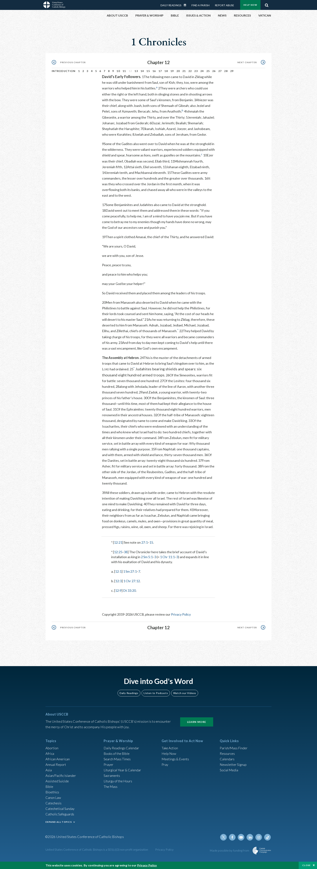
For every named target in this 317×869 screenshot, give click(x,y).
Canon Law (53, 798)
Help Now (250, 4)
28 (226, 71)
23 (196, 71)
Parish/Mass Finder (233, 748)
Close (306, 865)
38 (125, 552)
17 (160, 71)
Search (266, 4)
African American (57, 759)
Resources (227, 753)
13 (136, 71)
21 (184, 71)
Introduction (64, 71)
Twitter (223, 837)
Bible (49, 787)
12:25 (118, 552)
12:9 (118, 590)
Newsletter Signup (233, 765)
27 (220, 71)
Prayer (108, 765)
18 (166, 71)
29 (232, 71)
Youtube (241, 837)
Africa (49, 753)
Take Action (170, 748)
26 (214, 71)
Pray (165, 765)
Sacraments (112, 776)
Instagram (258, 837)
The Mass (110, 787)
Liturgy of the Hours (118, 781)
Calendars (227, 759)
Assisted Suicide (57, 781)
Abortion (51, 748)
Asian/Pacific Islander (60, 776)
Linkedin (250, 837)
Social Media (229, 770)
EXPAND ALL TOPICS (58, 822)
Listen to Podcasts (156, 693)
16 (154, 71)
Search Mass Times (117, 759)
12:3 (118, 581)
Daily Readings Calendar (186, 5)
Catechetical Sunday (59, 809)
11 (124, 71)
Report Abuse (224, 5)
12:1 (118, 571)
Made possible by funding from (230, 850)
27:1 (144, 542)
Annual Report (55, 765)
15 (148, 71)
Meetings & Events (175, 759)
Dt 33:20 (129, 590)
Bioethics (52, 792)
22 (190, 71)
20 (178, 71)
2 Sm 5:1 (147, 557)
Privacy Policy (181, 614)
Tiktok (267, 837)
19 (172, 71)
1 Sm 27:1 (130, 571)
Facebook (232, 837)
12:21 (118, 542)
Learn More (196, 721)
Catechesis (53, 803)
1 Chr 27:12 (131, 581)
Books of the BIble (117, 753)
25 (208, 71)
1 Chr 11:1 (167, 557)
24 (202, 71)
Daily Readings (171, 5)
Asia (48, 770)
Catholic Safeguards (59, 814)
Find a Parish (200, 5)
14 (142, 71)
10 (118, 71)
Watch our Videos (184, 693)
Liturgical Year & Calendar (122, 770)
